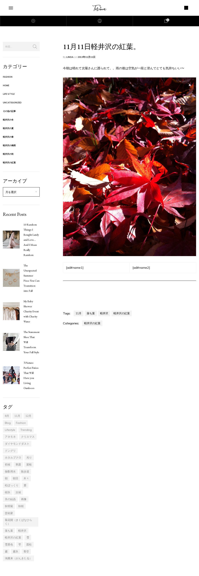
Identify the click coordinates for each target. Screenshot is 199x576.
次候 (18, 492)
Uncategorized (12, 102)
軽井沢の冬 (8, 119)
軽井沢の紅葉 (9, 162)
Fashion (7, 77)
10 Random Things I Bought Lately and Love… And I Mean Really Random (31, 240)
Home (6, 85)
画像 (23, 499)
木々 (26, 478)
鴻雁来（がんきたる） (18, 558)
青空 (26, 551)
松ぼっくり (11, 485)
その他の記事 (9, 111)
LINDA (70, 56)
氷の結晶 (10, 499)
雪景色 (9, 544)
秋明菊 (9, 506)
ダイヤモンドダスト (17, 443)
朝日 (15, 478)
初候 (7, 464)
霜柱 (29, 544)
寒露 (18, 464)
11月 (17, 416)
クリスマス (28, 436)
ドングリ (10, 450)
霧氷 (15, 551)
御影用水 (10, 471)
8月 (7, 416)
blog (8, 423)
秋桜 (21, 506)
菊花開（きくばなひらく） (18, 521)
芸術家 (9, 513)
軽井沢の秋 (8, 154)
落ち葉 (9, 530)
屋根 (29, 464)
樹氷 (7, 492)
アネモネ (10, 436)
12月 (28, 416)
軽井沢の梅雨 (9, 145)
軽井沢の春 (8, 136)
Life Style (9, 94)
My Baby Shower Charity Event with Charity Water (31, 311)
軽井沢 (22, 530)
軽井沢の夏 (8, 128)
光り (29, 457)
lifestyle (10, 430)
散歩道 (25, 471)
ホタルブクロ (13, 457)
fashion (21, 423)
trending (26, 430)
